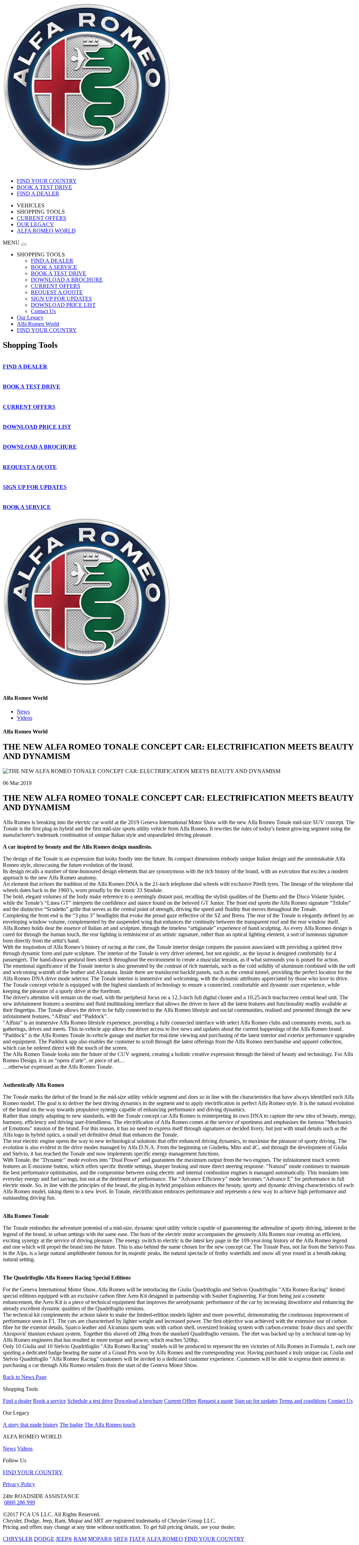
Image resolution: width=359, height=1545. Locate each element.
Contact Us (43, 311)
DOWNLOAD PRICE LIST (63, 305)
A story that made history (30, 1425)
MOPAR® (100, 1539)
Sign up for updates (256, 1401)
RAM (80, 1539)
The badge (71, 1425)
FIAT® (137, 1539)
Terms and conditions (302, 1401)
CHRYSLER (18, 1539)
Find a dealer (17, 1401)
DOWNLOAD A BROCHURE (67, 280)
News (23, 712)
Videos (24, 718)
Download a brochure (138, 1401)
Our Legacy (30, 317)
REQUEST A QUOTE (57, 292)
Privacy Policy (19, 1484)
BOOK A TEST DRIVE (58, 273)
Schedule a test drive (90, 1401)
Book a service (49, 1401)
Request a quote (215, 1401)
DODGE (44, 1539)
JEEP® (64, 1539)
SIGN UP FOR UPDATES (61, 299)
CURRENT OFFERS (41, 218)
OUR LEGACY (35, 224)
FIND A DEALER (52, 261)
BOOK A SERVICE (54, 267)
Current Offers (180, 1401)
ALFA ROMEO (165, 1539)
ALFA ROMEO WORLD (46, 231)
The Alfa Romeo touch (109, 1425)
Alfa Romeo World (38, 324)
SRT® (121, 1539)
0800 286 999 (19, 1502)
